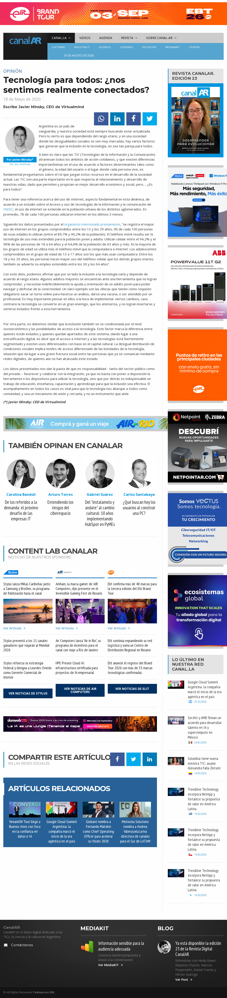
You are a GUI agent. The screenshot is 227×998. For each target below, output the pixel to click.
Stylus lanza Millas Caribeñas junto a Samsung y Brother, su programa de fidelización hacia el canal (26, 588)
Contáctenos (22, 945)
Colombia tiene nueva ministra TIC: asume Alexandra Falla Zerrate (204, 763)
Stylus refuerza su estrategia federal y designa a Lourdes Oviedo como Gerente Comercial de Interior (27, 670)
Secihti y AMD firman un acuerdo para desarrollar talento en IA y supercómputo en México (205, 727)
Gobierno (126, 47)
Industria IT (82, 47)
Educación (149, 47)
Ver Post (181, 979)
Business (105, 47)
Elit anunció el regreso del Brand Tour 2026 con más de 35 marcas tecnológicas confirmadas (130, 667)
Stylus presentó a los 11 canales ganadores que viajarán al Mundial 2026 (26, 645)
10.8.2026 (200, 814)
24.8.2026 (200, 742)
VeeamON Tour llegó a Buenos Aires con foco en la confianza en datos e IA (25, 829)
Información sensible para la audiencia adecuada (121, 946)
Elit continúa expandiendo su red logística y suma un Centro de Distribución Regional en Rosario (130, 645)
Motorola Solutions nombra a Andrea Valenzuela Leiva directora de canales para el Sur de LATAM (135, 831)
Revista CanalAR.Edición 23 (193, 76)
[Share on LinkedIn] (117, 118)
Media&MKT (172, 47)
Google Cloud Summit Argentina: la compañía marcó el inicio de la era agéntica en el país (62, 831)
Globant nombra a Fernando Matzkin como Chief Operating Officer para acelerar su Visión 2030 (98, 831)
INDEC (8, 209)
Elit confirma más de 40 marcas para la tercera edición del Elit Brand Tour (132, 588)
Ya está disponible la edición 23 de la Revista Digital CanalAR (198, 948)
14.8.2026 (200, 773)
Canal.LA (183, 669)
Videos (84, 38)
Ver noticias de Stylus (28, 693)
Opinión (194, 47)
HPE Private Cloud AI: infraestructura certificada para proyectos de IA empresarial (77, 667)
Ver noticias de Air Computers (80, 690)
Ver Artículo (12, 628)
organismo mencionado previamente (92, 224)
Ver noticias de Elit (132, 689)
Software (58, 47)
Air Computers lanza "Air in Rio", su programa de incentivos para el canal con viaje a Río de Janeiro (78, 645)
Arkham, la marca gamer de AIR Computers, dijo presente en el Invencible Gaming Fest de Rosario (79, 588)
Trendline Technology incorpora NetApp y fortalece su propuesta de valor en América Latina (204, 798)
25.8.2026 (200, 702)
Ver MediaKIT (108, 965)
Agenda (105, 38)
